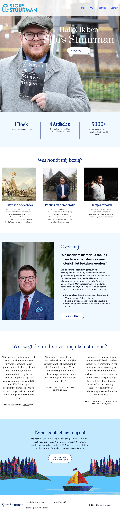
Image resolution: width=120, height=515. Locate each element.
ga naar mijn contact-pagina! (60, 458)
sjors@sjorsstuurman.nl (36, 502)
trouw (25, 405)
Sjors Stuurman (12, 505)
